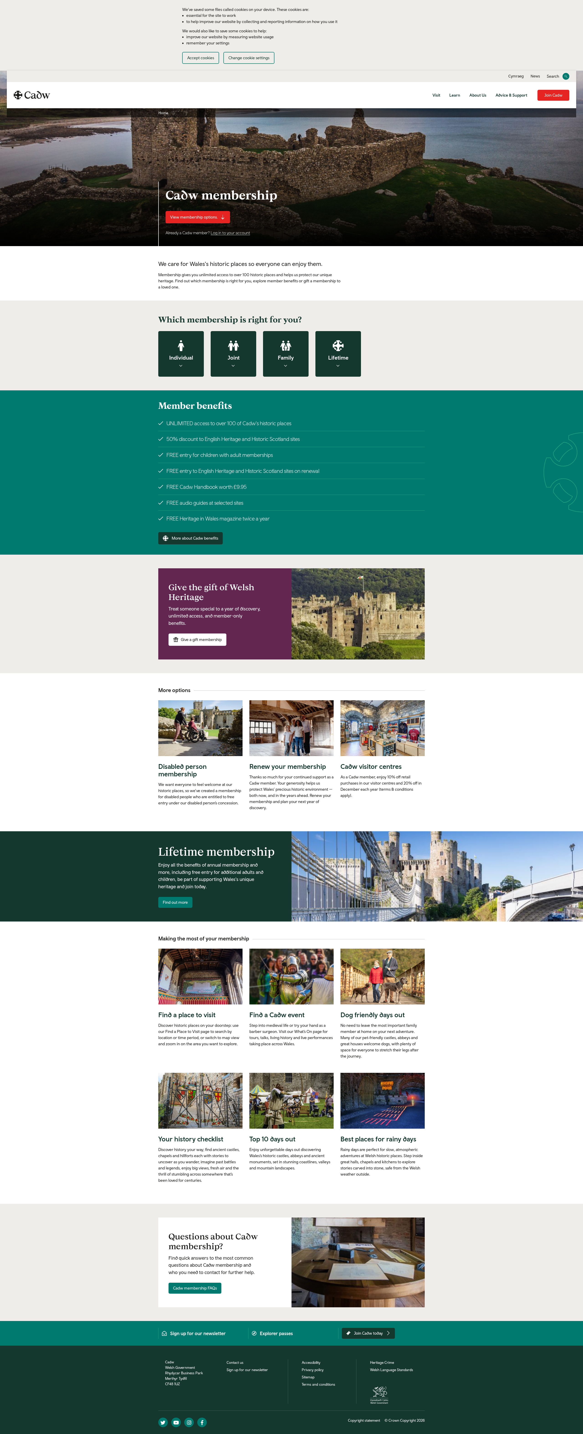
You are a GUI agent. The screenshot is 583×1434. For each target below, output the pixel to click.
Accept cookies (200, 57)
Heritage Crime (382, 1362)
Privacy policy (313, 1370)
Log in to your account (230, 232)
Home (163, 113)
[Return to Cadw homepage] (32, 95)
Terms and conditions (318, 1384)
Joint (234, 357)
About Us (477, 95)
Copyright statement (364, 1420)
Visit (436, 95)
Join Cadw (553, 95)
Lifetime (338, 357)
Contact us (235, 1362)
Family (286, 357)
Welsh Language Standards (391, 1370)
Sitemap (308, 1377)
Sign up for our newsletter (247, 1370)
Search (553, 76)
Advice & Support (511, 95)
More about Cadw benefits (195, 538)
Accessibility (311, 1362)
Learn (454, 95)
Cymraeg (516, 76)
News (535, 76)
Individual (181, 357)
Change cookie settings (248, 57)
